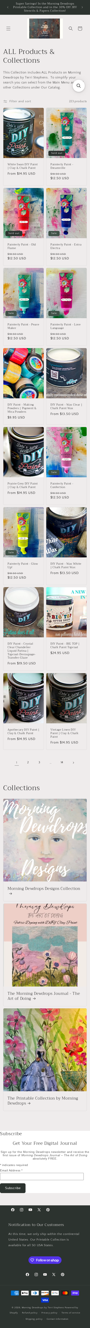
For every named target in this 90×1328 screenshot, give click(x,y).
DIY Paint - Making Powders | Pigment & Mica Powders (22, 408)
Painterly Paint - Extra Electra (65, 246)
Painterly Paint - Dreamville (61, 166)
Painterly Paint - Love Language (65, 326)
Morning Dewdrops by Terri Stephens (43, 1307)
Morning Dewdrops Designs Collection (44, 889)
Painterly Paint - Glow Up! (23, 565)
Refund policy (30, 1313)
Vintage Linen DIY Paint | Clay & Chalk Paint (64, 733)
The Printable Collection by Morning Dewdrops (43, 1101)
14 (62, 762)
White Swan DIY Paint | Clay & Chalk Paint (23, 166)
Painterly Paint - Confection (61, 485)
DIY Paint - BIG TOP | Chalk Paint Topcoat (65, 645)
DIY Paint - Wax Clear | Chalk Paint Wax (66, 406)
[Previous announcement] (7, 7)
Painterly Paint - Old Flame (22, 246)
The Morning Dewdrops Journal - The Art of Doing (44, 996)
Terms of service (71, 1313)
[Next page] (73, 762)
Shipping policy (34, 1319)
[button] (8, 28)
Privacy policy (49, 1313)
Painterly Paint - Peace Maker (23, 326)
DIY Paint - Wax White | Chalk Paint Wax (65, 565)
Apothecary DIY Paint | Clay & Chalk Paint (24, 731)
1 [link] (16, 762)
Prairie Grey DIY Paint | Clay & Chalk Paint (23, 485)
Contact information (57, 1319)
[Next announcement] (82, 7)
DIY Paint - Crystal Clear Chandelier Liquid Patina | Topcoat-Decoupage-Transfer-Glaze (22, 651)
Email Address (11, 1170)
